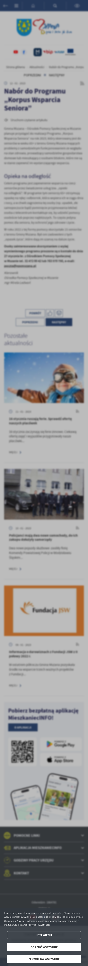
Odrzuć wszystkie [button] (44, 947)
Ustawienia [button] (44, 935)
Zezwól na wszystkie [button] (44, 959)
